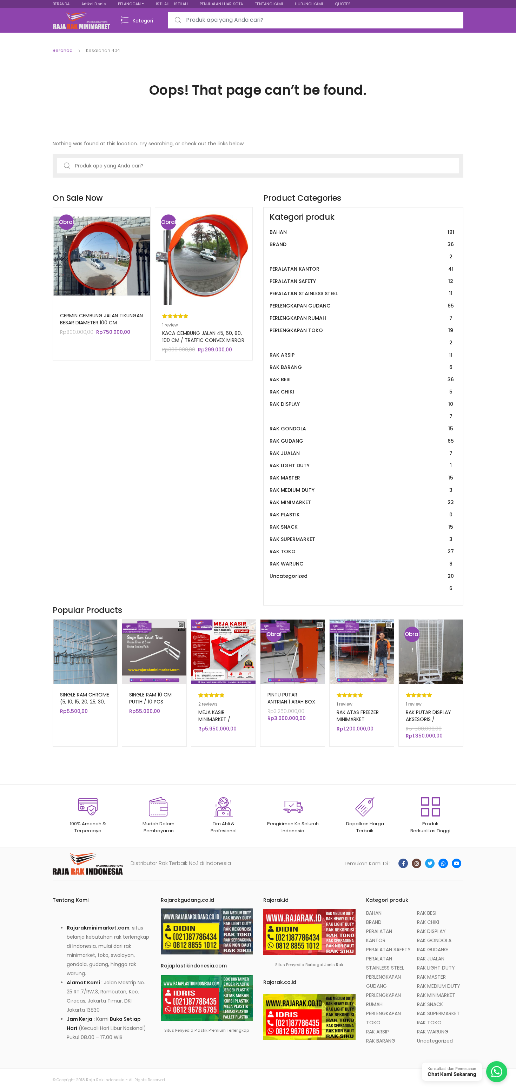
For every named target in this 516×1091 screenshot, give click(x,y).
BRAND (362, 250)
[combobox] (315, 20)
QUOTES (343, 4)
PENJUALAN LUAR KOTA (221, 4)
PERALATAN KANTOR (362, 268)
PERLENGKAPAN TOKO (361, 336)
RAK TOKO (362, 551)
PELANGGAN (129, 4)
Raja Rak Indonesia (105, 1080)
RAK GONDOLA (361, 428)
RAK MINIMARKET (362, 502)
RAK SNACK (361, 526)
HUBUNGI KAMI (309, 4)
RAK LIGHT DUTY (361, 465)
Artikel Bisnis (93, 4)
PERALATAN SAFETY (361, 281)
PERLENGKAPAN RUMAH (361, 318)
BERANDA (61, 4)
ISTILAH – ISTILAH (172, 4)
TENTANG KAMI (269, 4)
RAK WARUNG (361, 563)
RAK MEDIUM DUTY (361, 490)
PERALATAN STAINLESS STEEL (361, 293)
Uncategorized (362, 582)
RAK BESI (362, 379)
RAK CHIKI (361, 391)
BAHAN (362, 232)
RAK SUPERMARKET (361, 539)
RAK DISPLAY (361, 410)
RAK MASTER (361, 477)
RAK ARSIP (361, 354)
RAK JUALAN (361, 453)
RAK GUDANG (362, 440)
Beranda (63, 50)
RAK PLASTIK (361, 514)
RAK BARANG (361, 367)
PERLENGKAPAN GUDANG (362, 305)
